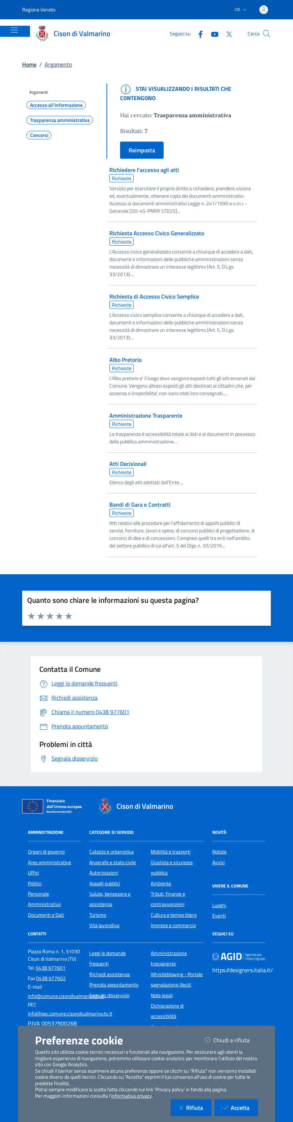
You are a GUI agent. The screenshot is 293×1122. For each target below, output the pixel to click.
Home (29, 64)
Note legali (162, 995)
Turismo (97, 915)
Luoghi (219, 905)
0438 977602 (51, 978)
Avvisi (218, 862)
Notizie (219, 852)
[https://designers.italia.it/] (238, 956)
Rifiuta (199, 1107)
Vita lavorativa (104, 925)
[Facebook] (197, 33)
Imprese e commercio (173, 925)
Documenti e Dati (46, 915)
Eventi (219, 916)
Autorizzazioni (103, 873)
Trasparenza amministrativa (60, 120)
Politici (34, 883)
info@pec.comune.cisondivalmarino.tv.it (70, 1014)
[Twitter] (226, 33)
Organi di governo (46, 852)
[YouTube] (212, 33)
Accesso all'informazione (56, 105)
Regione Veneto (38, 9)
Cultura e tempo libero (174, 915)
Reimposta (142, 150)
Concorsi (39, 135)
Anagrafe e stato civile (112, 862)
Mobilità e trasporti (170, 852)
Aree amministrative (49, 862)
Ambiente (161, 883)
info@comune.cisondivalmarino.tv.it (66, 996)
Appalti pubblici (104, 883)
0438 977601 (50, 968)
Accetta (244, 1107)
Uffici (33, 873)
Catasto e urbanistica (111, 852)
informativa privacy (131, 1096)
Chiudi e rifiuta (235, 1039)
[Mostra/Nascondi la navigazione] (14, 30)
